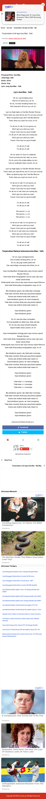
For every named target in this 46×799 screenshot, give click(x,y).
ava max (9, 28)
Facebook (23, 427)
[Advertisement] (23, 662)
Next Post (8, 460)
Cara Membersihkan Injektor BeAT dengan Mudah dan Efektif (21, 596)
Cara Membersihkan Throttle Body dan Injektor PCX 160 (19, 605)
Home (3, 28)
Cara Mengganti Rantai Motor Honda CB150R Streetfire (19, 585)
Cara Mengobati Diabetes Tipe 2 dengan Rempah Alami (20, 572)
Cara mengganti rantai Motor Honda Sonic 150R (17, 581)
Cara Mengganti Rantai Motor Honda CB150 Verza (18, 576)
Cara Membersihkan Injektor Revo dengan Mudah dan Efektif (21, 600)
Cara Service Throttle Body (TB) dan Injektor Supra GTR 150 (21, 629)
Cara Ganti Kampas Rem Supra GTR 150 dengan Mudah (20, 625)
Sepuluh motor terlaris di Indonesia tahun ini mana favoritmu (21, 614)
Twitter (24, 432)
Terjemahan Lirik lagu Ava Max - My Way (26, 466)
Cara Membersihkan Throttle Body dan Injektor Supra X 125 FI (21, 609)
